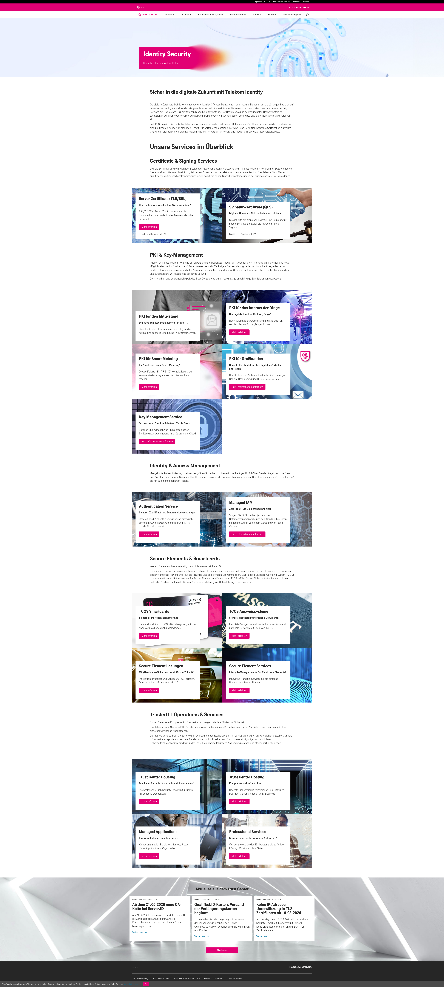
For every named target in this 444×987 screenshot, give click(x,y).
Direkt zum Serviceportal (151, 234)
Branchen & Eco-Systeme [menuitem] (210, 14)
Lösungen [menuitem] (186, 14)
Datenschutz (219, 979)
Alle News (222, 950)
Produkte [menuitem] (169, 14)
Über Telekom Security (281, 2)
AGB (198, 979)
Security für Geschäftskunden (183, 979)
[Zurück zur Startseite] (140, 7)
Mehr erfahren (149, 226)
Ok (146, 984)
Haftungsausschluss (235, 979)
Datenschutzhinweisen (132, 984)
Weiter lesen (138, 932)
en (268, 2)
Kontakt (306, 2)
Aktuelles (296, 2)
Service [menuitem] (257, 14)
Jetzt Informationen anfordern (247, 386)
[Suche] (307, 14)
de (264, 2)
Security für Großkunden (160, 979)
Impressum (208, 979)
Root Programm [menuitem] (238, 14)
